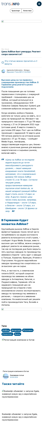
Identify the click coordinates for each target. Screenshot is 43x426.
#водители (16, 330)
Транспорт (15, 11)
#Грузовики (28, 330)
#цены (17, 334)
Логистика (27, 11)
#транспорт (7, 334)
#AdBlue (5, 330)
